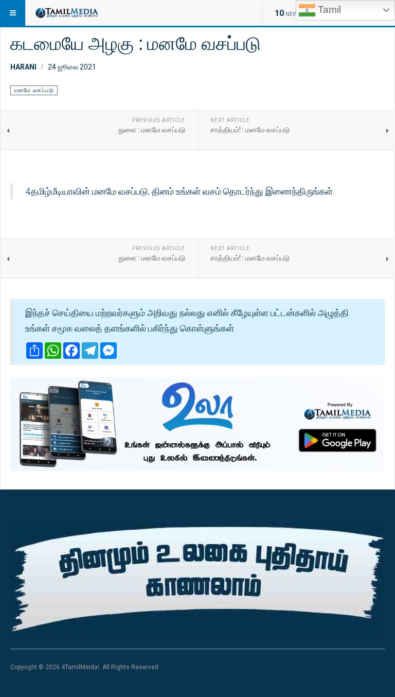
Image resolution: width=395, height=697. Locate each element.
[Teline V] (66, 13)
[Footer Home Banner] (197, 579)
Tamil (328, 9)
